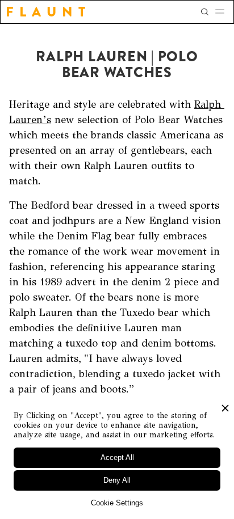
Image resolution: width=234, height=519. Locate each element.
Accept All (117, 457)
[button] (223, 12)
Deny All (117, 480)
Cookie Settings (117, 503)
